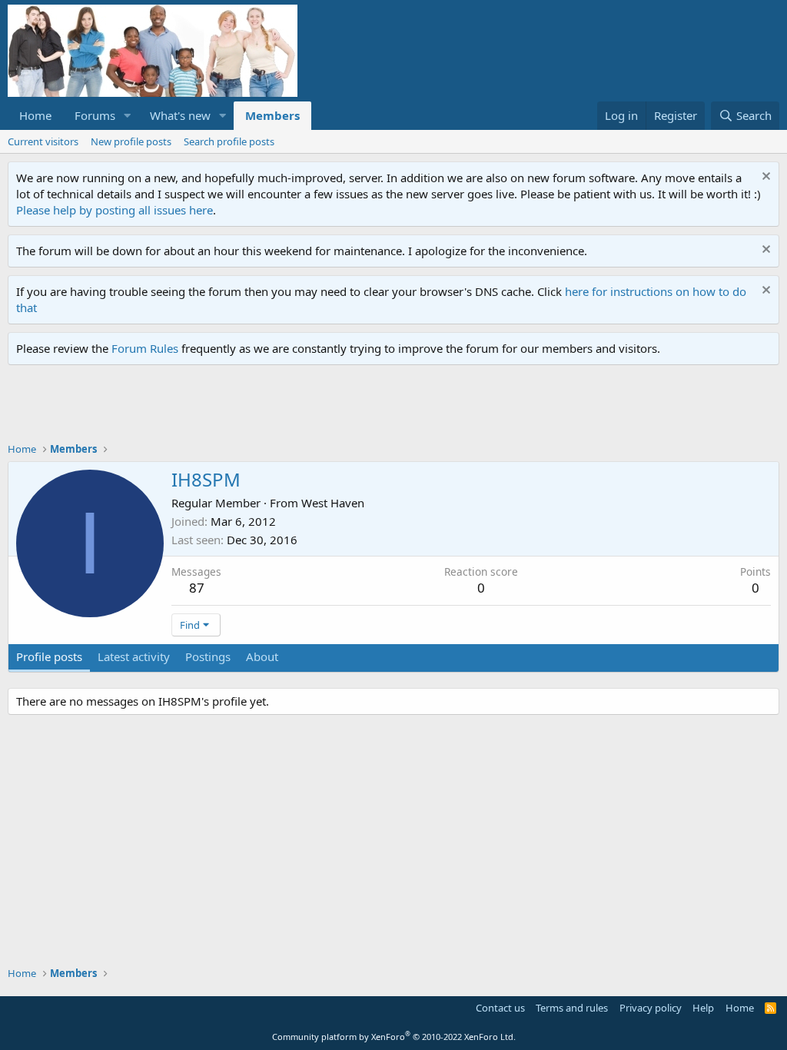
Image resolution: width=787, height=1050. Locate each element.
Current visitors (43, 141)
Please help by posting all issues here (114, 210)
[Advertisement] (287, 407)
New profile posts (131, 141)
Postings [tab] (208, 656)
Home (35, 115)
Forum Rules (144, 348)
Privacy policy (650, 1008)
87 (196, 587)
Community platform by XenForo (394, 1036)
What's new (180, 115)
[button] (127, 115)
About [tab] (262, 656)
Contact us (500, 1008)
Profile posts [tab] (49, 656)
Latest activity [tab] (134, 656)
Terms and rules (572, 1008)
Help (703, 1008)
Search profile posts (229, 141)
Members (272, 115)
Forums (95, 115)
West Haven (332, 502)
